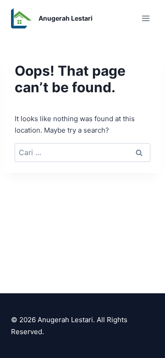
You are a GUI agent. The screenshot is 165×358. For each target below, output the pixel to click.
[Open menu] (145, 18)
